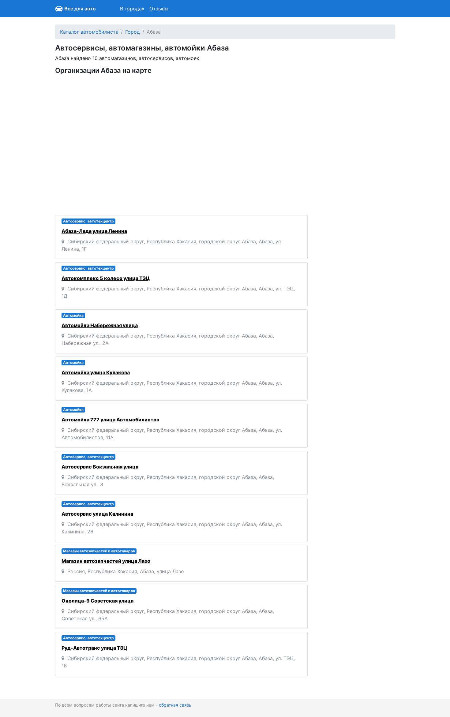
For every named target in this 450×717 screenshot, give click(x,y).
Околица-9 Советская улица (97, 601)
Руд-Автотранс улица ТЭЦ (94, 648)
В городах (132, 9)
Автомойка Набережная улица (100, 325)
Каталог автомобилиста (89, 32)
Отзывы (158, 9)
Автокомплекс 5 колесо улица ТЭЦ (106, 278)
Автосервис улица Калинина (97, 514)
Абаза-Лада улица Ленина (94, 231)
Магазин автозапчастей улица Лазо (106, 561)
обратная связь (175, 705)
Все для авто (80, 9)
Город (132, 32)
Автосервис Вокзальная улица (100, 467)
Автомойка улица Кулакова (96, 372)
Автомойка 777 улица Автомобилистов (110, 419)
